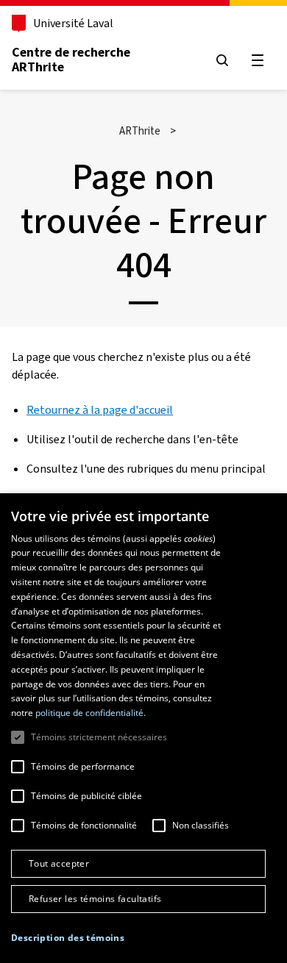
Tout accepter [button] (59, 863)
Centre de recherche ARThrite (71, 59)
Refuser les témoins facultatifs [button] (95, 898)
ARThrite (139, 130)
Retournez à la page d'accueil (99, 410)
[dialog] (143, 728)
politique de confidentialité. (90, 712)
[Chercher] (222, 60)
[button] (67, 938)
